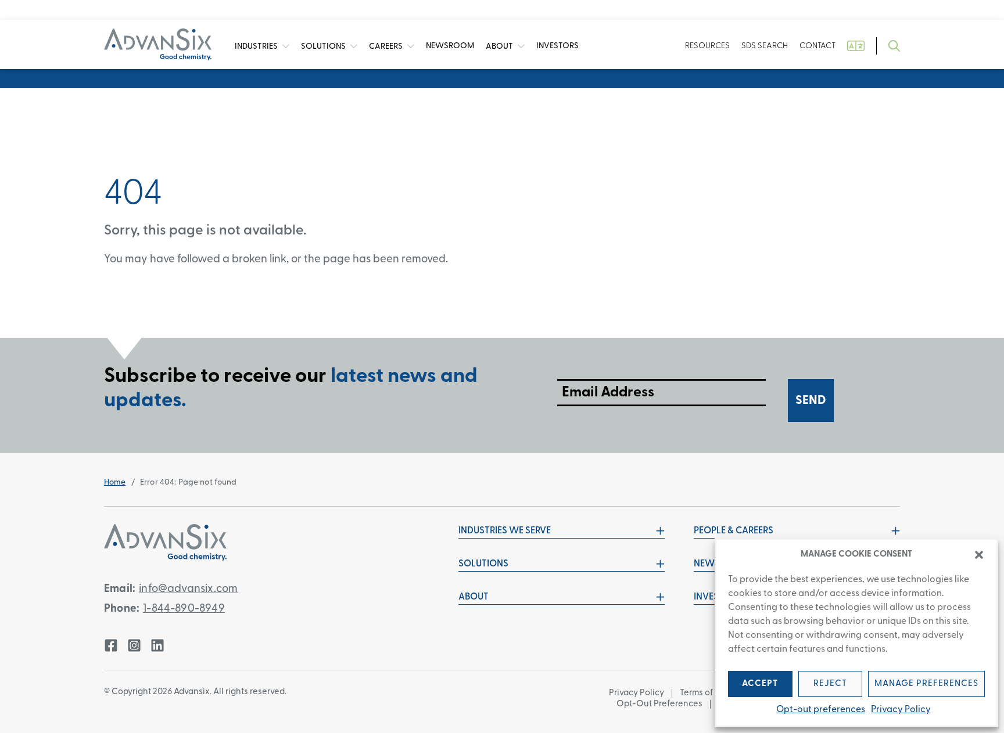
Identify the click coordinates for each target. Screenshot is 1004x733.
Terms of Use (705, 693)
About (500, 46)
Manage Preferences (926, 684)
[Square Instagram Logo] (134, 645)
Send (810, 401)
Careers (386, 46)
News (450, 46)
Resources (707, 46)
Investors (557, 46)
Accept (760, 684)
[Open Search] (894, 46)
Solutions (324, 46)
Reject (830, 684)
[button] (979, 555)
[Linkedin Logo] (157, 645)
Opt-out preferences (820, 709)
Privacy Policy (901, 709)
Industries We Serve (504, 531)
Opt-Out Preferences (659, 704)
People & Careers (733, 531)
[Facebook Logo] (111, 645)
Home (115, 482)
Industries (257, 46)
